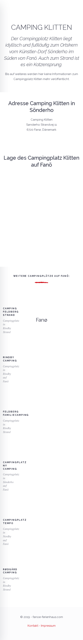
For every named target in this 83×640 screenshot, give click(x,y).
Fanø (41, 320)
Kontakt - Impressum (42, 625)
